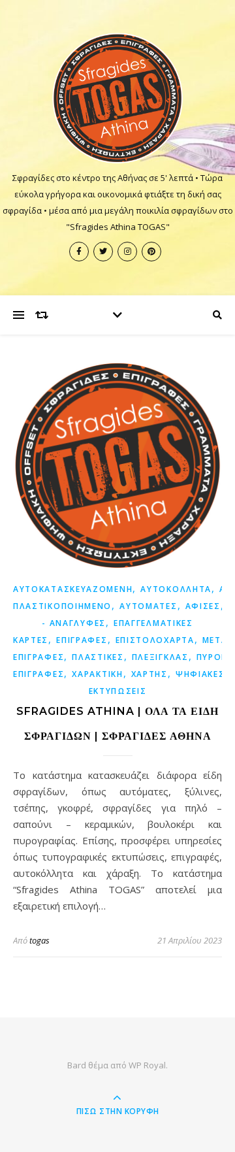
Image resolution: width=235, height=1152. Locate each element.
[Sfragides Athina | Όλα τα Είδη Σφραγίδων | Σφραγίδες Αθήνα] (117, 98)
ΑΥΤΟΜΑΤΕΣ (148, 606)
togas (39, 940)
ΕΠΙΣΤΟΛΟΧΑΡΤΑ (155, 640)
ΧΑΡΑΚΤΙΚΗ (97, 674)
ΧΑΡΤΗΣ (149, 674)
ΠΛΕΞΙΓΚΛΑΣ (160, 657)
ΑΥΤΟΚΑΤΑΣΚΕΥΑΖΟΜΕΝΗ (73, 589)
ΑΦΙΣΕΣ (203, 606)
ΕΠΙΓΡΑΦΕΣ (81, 640)
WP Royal (147, 1065)
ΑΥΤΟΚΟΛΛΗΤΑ (176, 589)
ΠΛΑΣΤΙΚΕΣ (97, 657)
